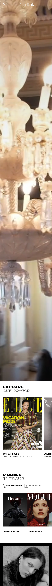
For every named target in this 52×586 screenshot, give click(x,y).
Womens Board (15, 486)
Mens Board (35, 486)
